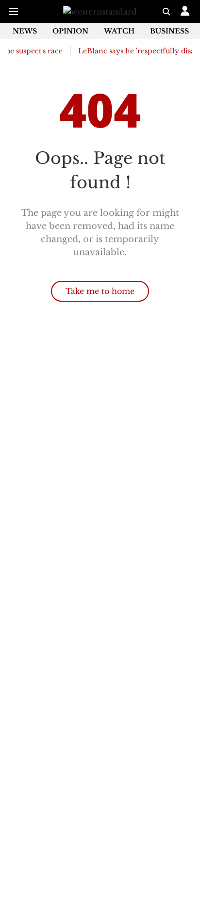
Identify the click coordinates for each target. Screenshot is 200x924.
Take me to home (100, 291)
